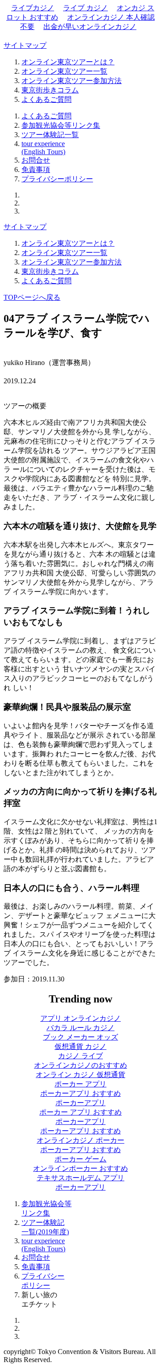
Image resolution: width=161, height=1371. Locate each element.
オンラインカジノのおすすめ (80, 1065)
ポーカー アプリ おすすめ (80, 1112)
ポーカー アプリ (80, 1084)
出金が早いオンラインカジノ (89, 26)
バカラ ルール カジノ (80, 1027)
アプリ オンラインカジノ (80, 1018)
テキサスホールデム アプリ (80, 1178)
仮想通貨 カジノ (80, 1046)
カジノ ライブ (80, 1056)
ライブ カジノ (85, 8)
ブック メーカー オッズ (80, 1037)
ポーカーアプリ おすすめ (80, 1093)
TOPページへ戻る (32, 297)
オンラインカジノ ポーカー (80, 1140)
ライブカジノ (32, 8)
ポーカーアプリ (80, 1103)
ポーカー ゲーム (80, 1159)
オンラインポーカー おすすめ (80, 1168)
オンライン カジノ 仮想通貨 (80, 1074)
